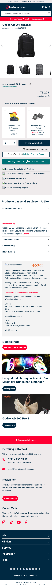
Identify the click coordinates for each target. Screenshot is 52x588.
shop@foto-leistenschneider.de (21, 469)
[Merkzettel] (42, 7)
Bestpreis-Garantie (27, 440)
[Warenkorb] (49, 7)
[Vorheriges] (2, 45)
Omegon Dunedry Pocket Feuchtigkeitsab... (38, 128)
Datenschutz (33, 575)
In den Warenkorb (34, 143)
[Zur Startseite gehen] (15, 7)
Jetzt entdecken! (38, 19)
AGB (25, 575)
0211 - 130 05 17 (17, 459)
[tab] (26, 228)
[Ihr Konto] (46, 7)
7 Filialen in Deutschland (16, 1)
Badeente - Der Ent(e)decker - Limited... (14, 128)
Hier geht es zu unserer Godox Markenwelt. (22, 292)
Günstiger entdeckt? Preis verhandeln (26, 161)
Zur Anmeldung (10, 498)
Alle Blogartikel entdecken (15, 347)
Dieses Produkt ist (26, 154)
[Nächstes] (50, 45)
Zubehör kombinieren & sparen (18, 103)
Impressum (18, 575)
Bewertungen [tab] (8, 252)
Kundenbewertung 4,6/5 (36, 1)
